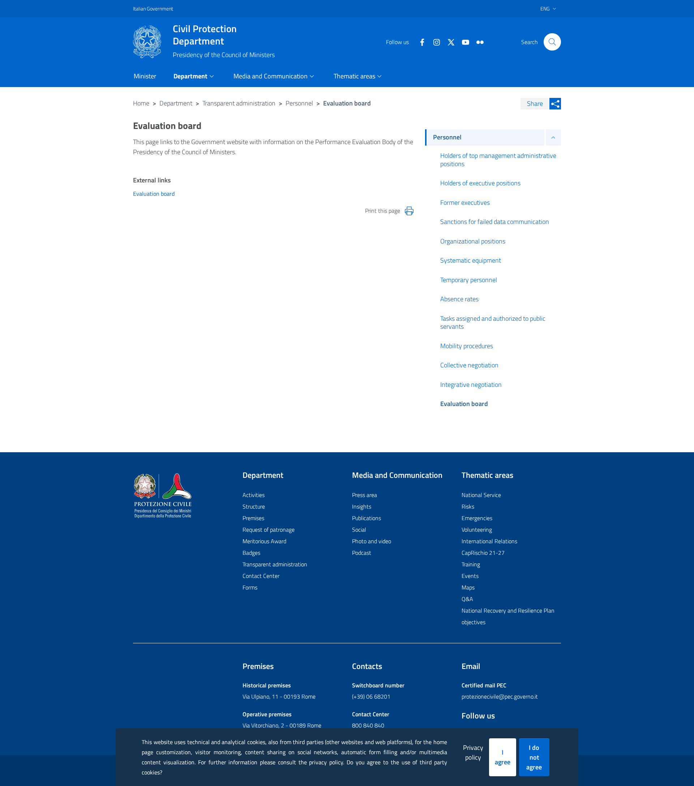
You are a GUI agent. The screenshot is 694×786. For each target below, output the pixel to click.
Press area (364, 495)
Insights (361, 506)
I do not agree (534, 757)
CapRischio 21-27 (483, 552)
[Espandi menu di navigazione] (553, 137)
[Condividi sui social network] (555, 103)
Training (471, 564)
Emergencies (477, 518)
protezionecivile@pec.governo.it (500, 696)
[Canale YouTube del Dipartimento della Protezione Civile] (462, 41)
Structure (254, 506)
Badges (251, 552)
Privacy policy (473, 752)
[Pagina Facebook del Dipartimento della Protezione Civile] (419, 41)
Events (470, 575)
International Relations (489, 541)
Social (359, 529)
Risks (468, 506)
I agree (502, 757)
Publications (366, 518)
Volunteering (477, 529)
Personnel (299, 103)
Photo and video (371, 541)
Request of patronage (269, 529)
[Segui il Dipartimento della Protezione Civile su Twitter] (448, 41)
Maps (468, 587)
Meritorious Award (264, 541)
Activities (254, 495)
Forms (250, 587)
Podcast (361, 552)
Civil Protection (205, 34)
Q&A (467, 599)
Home (141, 103)
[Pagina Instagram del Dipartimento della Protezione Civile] (434, 41)
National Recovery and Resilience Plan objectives (508, 616)
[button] (552, 42)
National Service (481, 495)
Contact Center (261, 575)
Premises (253, 518)
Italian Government (153, 8)
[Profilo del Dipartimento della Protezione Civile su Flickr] (477, 41)
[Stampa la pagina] (409, 211)
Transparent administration (238, 103)
